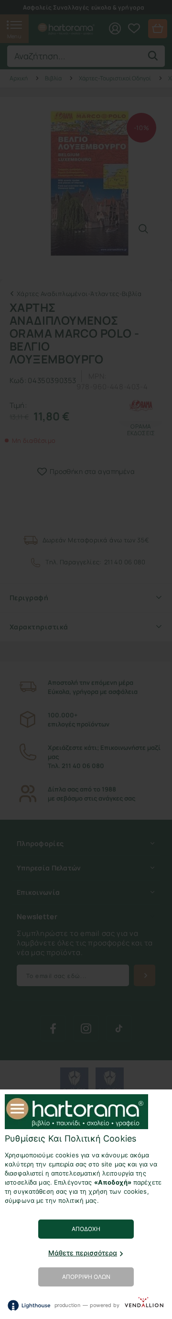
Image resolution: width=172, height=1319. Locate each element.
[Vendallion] (144, 1305)
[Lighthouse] (29, 1305)
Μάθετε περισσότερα (82, 1253)
